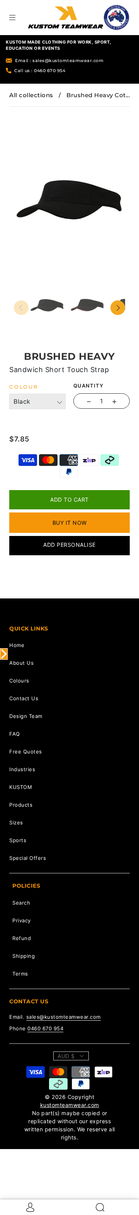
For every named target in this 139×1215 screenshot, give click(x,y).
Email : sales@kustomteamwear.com (59, 60)
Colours (19, 680)
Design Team (25, 716)
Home (16, 645)
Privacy (21, 920)
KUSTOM (20, 787)
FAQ (14, 734)
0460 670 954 (45, 1028)
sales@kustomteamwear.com (63, 1017)
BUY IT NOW (70, 522)
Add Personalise (69, 544)
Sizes (16, 822)
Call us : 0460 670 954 (39, 70)
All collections (31, 95)
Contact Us (23, 698)
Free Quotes (25, 751)
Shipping (23, 956)
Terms (20, 974)
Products (20, 805)
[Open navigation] (17, 17)
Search (21, 903)
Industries (22, 769)
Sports (17, 840)
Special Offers (27, 858)
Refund (21, 938)
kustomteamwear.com (69, 1105)
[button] (25, 112)
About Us (21, 663)
